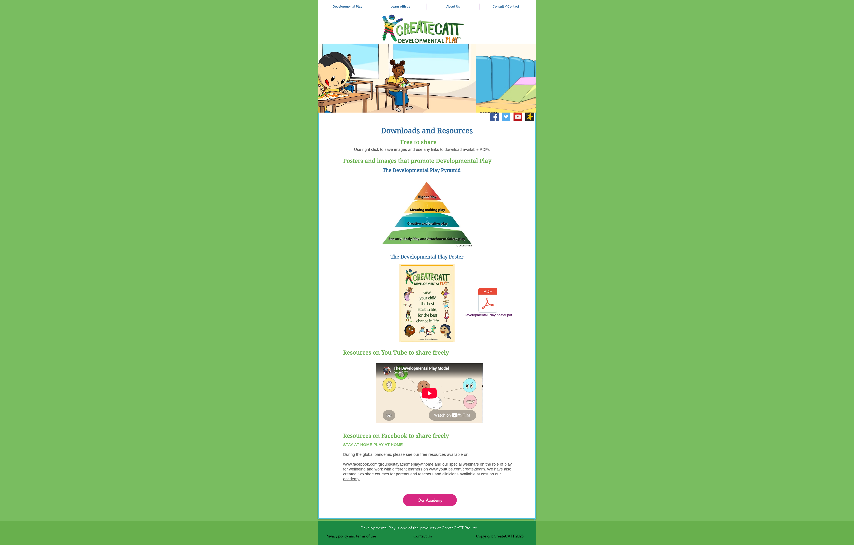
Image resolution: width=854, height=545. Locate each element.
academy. (351, 479)
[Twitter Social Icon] (506, 116)
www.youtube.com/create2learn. (457, 469)
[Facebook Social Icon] (494, 116)
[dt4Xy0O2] (529, 116)
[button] (427, 78)
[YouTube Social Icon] (518, 116)
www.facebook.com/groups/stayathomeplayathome (388, 464)
